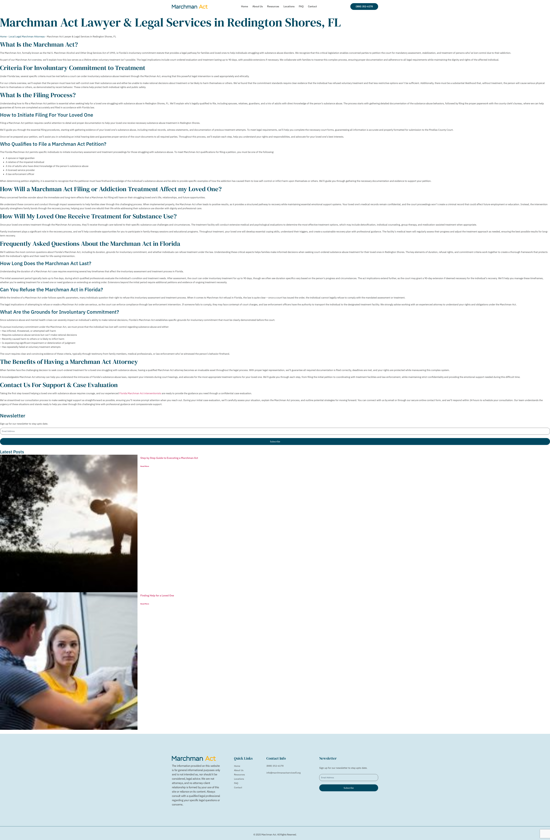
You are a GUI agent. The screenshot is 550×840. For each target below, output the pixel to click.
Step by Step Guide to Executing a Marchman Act (169, 458)
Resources (273, 6)
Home (244, 6)
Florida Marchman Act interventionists (140, 393)
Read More (144, 466)
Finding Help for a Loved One (157, 595)
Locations (288, 6)
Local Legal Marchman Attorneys (27, 36)
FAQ (301, 6)
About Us (257, 6)
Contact (312, 6)
